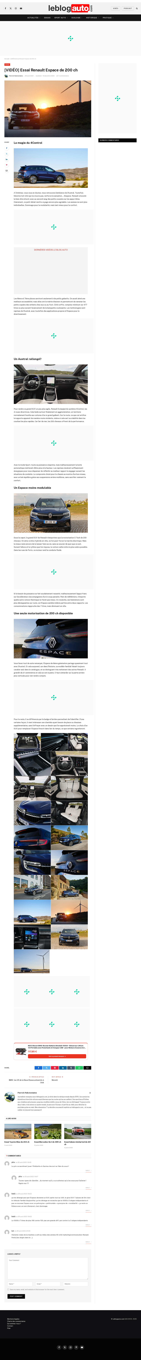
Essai (7, 64)
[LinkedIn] (6, 159)
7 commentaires (63, 76)
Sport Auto (60, 18)
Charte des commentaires (16, 1321)
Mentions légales (13, 1319)
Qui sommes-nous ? (14, 1324)
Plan (8, 1328)
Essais (47, 18)
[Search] (137, 8)
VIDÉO (115, 8)
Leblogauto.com (118, 1319)
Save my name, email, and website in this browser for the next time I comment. (37, 1289)
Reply (88, 1170)
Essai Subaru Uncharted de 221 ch (77, 1143)
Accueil (6, 59)
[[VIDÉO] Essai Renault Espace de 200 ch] (47, 108)
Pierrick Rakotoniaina (16, 76)
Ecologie (76, 18)
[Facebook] (6, 148)
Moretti (55, 1080)
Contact (10, 1326)
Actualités (32, 18)
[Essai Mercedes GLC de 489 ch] (47, 1131)
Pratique (107, 18)
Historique (91, 18)
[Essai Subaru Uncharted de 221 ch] (77, 1131)
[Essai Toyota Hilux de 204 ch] (17, 1131)
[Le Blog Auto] (70, 8)
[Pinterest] (6, 165)
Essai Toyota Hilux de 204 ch (16, 1142)
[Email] (6, 170)
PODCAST (128, 8)
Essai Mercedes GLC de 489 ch (47, 1142)
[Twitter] (6, 153)
